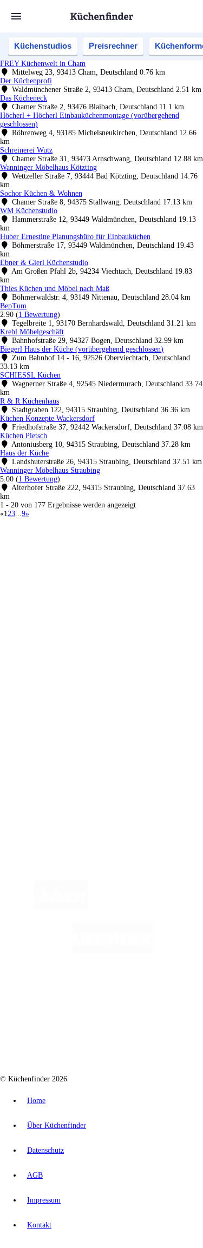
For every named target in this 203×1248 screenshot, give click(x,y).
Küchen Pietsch (23, 436)
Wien (69, 569)
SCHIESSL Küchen (30, 375)
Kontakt (39, 1225)
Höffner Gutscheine (79, 604)
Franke (189, 569)
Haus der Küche (24, 453)
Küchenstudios (42, 45)
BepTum (13, 306)
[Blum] (61, 907)
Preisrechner (113, 45)
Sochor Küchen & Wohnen (41, 193)
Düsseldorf (94, 569)
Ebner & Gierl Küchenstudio (44, 263)
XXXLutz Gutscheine (126, 587)
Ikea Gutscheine (74, 587)
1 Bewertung (37, 315)
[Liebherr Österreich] (113, 951)
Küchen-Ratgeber (48, 650)
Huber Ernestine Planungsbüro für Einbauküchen (75, 237)
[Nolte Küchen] (166, 994)
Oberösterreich (41, 569)
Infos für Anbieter (49, 706)
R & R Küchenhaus (29, 401)
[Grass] (151, 907)
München (122, 561)
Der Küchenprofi (26, 81)
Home (36, 1101)
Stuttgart (166, 569)
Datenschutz (45, 1150)
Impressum (44, 1200)
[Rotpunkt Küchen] (60, 1037)
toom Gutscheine (75, 595)
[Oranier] (78, 994)
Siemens (32, 578)
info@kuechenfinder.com (38, 779)
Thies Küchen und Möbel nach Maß (54, 289)
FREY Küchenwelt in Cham (43, 64)
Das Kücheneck (23, 98)
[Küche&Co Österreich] (140, 1037)
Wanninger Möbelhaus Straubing (50, 470)
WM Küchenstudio (28, 211)
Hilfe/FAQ (38, 668)
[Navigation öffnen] (16, 16)
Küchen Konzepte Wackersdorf (47, 418)
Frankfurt (124, 569)
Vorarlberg (151, 561)
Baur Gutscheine (121, 595)
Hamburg (94, 561)
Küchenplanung (45, 633)
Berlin (71, 561)
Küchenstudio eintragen (58, 732)
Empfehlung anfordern (56, 552)
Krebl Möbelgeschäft (32, 332)
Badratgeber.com (47, 676)
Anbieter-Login (52, 741)
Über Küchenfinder (51, 659)
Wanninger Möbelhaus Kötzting (48, 167)
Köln (145, 569)
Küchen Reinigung (50, 642)
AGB (35, 1175)
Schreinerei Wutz (26, 150)
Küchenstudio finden (53, 543)
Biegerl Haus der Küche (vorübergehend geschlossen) (81, 349)
